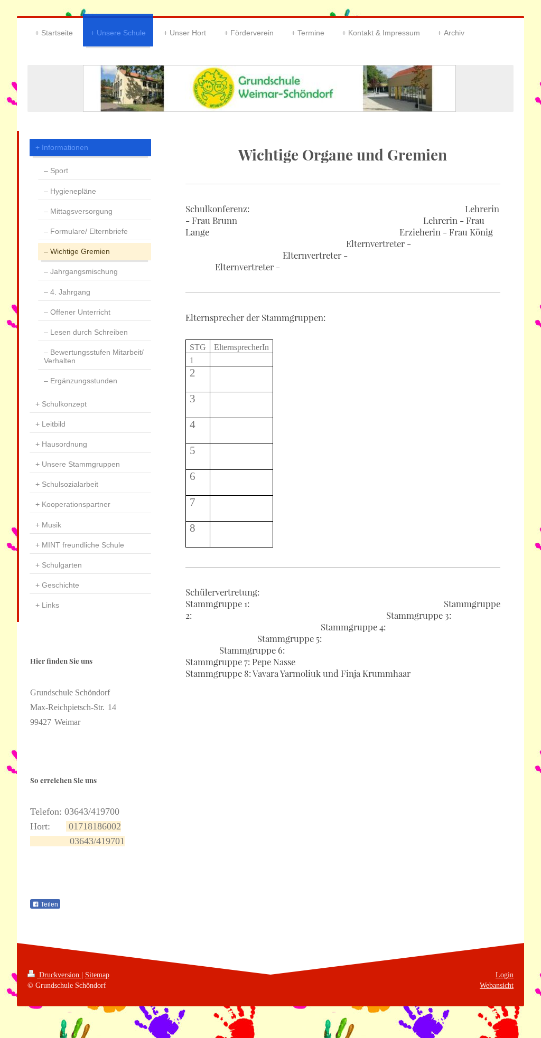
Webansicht (497, 985)
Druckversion (59, 974)
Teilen (48, 904)
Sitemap (97, 974)
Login (505, 974)
